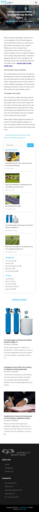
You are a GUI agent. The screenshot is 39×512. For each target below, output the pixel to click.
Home (7, 464)
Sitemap (23, 509)
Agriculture (8, 268)
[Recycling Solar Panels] (12, 200)
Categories (9, 468)
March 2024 (9, 281)
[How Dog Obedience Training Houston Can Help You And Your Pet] (12, 178)
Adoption (8, 263)
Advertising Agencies (12, 266)
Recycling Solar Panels (13, 206)
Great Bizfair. (23, 507)
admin (11, 21)
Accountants (9, 261)
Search (30, 145)
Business (28, 21)
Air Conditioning (10, 271)
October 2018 (9, 284)
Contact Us (9, 471)
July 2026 (8, 279)
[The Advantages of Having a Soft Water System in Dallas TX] (12, 219)
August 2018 (9, 289)
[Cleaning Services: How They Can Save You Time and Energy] (12, 157)
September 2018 (10, 286)
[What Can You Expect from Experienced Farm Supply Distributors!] (12, 240)
